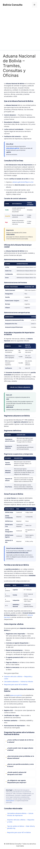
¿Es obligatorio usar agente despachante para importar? (16, 781)
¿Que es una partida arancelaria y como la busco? (20, 765)
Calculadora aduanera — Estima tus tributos (18, 681)
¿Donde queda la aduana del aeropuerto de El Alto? (16, 773)
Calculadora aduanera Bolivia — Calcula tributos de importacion (20, 814)
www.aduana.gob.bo (12, 148)
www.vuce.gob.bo (16, 695)
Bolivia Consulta (12, 4)
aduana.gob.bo (10, 800)
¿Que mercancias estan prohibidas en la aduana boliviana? (20, 757)
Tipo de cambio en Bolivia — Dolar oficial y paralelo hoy (21, 827)
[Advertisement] (20, 30)
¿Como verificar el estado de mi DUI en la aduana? (20, 741)
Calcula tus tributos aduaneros (20, 387)
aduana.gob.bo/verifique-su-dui (23, 182)
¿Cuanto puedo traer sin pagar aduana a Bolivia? (20, 749)
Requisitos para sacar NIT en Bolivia (16, 684)
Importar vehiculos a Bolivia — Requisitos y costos (20, 821)
